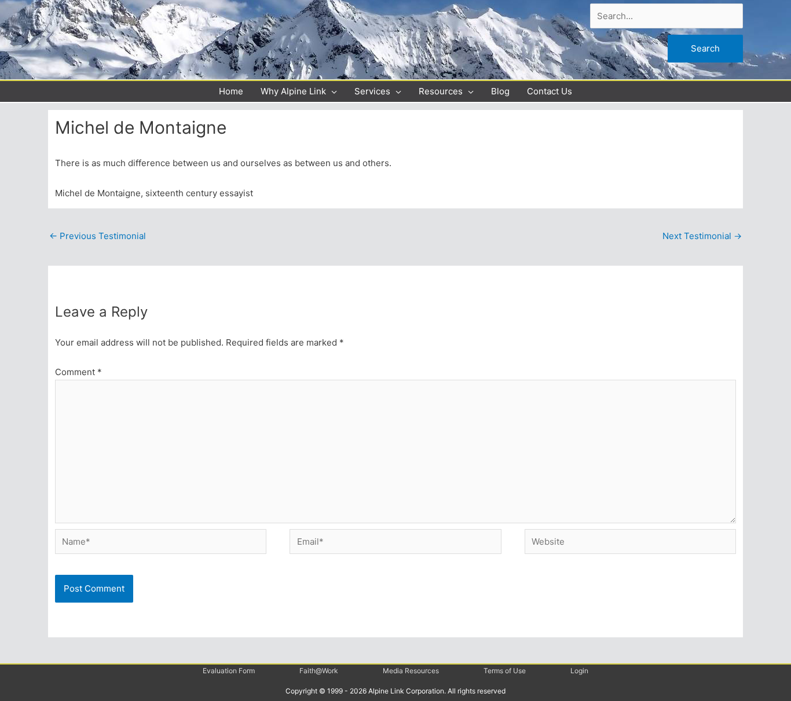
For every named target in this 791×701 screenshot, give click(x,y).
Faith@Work (318, 670)
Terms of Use (505, 670)
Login (579, 670)
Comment (78, 371)
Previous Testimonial (97, 235)
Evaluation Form (229, 670)
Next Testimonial (702, 235)
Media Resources (411, 670)
